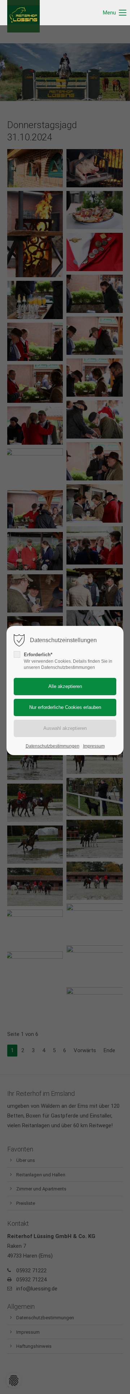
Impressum (94, 746)
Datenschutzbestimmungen (52, 746)
